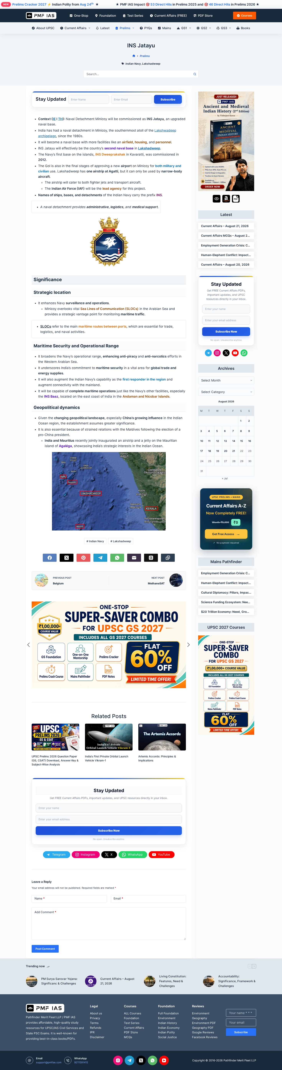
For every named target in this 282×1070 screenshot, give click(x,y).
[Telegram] (100, 558)
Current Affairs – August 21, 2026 (225, 226)
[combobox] (137, 74)
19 (217, 450)
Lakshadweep (151, 63)
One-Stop (81, 15)
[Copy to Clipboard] (168, 558)
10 (201, 440)
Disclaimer (97, 1037)
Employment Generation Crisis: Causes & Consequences (226, 245)
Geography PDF (203, 1028)
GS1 (184, 28)
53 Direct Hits (161, 4)
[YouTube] (164, 1060)
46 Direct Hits (219, 4)
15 (241, 440)
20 (225, 450)
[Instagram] (118, 1060)
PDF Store (205, 15)
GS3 (224, 28)
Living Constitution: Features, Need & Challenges (172, 981)
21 (233, 450)
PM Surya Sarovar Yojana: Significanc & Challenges (59, 981)
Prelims (125, 28)
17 (201, 450)
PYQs (148, 28)
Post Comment (45, 948)
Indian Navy (133, 63)
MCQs (128, 1037)
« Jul (225, 478)
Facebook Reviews (205, 1037)
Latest (105, 28)
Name (40, 898)
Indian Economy (169, 1028)
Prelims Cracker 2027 (29, 4)
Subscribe (241, 1032)
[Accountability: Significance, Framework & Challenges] (208, 981)
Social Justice (167, 1037)
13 (225, 440)
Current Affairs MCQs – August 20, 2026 (226, 235)
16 (249, 440)
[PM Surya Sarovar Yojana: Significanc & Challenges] (31, 981)
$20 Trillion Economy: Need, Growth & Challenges (226, 612)
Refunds (95, 1028)
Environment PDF (204, 1023)
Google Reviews (203, 1032)
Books (245, 28)
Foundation (107, 15)
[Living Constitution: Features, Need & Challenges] (149, 981)
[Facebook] (50, 558)
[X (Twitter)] (66, 558)
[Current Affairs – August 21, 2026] (90, 981)
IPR (92, 1032)
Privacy (95, 1018)
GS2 (204, 28)
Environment (166, 1018)
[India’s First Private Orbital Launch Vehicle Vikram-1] (109, 737)
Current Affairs (76, 28)
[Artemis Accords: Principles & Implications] (162, 737)
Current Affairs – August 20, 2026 (225, 264)
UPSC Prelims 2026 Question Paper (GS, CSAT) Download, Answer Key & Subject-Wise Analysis (55, 760)
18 (209, 450)
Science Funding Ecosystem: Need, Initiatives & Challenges (226, 602)
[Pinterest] (83, 558)
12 (217, 440)
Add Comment (45, 912)
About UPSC (45, 28)
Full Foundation (168, 1013)
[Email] (134, 558)
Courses (246, 15)
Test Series (135, 15)
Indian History (167, 1023)
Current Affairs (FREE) (170, 15)
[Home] (133, 55)
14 (233, 440)
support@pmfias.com (48, 1062)
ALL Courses (132, 1013)
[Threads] (151, 558)
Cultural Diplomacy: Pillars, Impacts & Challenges (226, 592)
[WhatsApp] (117, 558)
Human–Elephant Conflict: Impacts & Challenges (226, 255)
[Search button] (194, 74)
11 (209, 440)
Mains (166, 28)
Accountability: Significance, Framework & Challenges (237, 981)
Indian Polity (166, 1032)
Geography (199, 1018)
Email (118, 898)
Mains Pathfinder (226, 561)
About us (96, 1013)
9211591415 (81, 1062)
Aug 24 (87, 4)
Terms (94, 1023)
